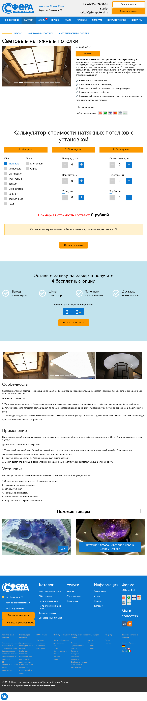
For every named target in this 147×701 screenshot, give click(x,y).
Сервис (55, 20)
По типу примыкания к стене (50, 607)
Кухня (56, 648)
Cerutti (125, 651)
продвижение (23, 685)
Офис (56, 659)
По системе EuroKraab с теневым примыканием (79, 662)
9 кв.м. (90, 640)
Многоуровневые (26, 645)
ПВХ (6, 159)
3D (63, 549)
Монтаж (70, 591)
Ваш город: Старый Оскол (51, 6)
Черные (108, 643)
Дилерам (97, 20)
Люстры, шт (117, 175)
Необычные (23, 651)
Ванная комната (60, 651)
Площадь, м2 (70, 159)
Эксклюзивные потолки (50, 617)
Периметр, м (69, 175)
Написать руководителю (20, 622)
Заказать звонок (128, 4)
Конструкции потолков (50, 591)
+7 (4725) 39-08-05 (95, 4)
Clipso (33, 169)
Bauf (11, 204)
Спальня (57, 654)
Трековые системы (9, 648)
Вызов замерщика (128, 11)
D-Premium (36, 164)
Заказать (88, 53)
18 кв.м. (91, 643)
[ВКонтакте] (124, 623)
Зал (55, 645)
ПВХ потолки (45, 596)
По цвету (108, 635)
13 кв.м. (91, 645)
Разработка (7, 685)
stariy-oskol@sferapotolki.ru (94, 11)
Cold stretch (16, 189)
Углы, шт (67, 191)
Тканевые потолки (48, 613)
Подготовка (72, 601)
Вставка (74, 643)
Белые (107, 640)
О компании (12, 20)
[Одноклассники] (129, 623)
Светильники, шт (120, 159)
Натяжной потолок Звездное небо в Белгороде (10, 657)
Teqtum (13, 184)
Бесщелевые (76, 667)
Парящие (74, 651)
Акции (41, 20)
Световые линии (8, 651)
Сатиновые (15, 174)
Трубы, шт (116, 191)
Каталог (28, 20)
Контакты (136, 20)
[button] (7, 66)
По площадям (93, 635)
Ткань (29, 159)
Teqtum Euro (16, 199)
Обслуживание (73, 596)
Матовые (14, 164)
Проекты (82, 20)
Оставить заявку (73, 245)
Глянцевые (15, 169)
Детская (57, 656)
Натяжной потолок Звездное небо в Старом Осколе (110, 547)
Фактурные (15, 179)
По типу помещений (49, 601)
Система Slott (7, 670)
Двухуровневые (25, 643)
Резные (22, 648)
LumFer (13, 194)
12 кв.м (90, 648)
